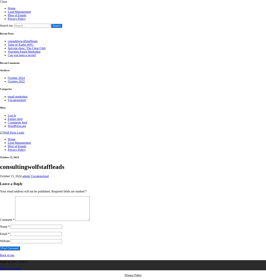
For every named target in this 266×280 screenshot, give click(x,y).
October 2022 (16, 81)
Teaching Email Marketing (24, 51)
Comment (7, 219)
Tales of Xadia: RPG (20, 44)
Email (5, 233)
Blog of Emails (17, 15)
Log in (12, 115)
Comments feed (17, 122)
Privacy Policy (17, 18)
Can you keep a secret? (22, 55)
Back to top (7, 255)
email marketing (17, 96)
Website (5, 241)
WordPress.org (17, 126)
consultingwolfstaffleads (23, 41)
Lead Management (19, 11)
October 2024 (16, 78)
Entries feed (15, 119)
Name (5, 226)
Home (11, 8)
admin (26, 176)
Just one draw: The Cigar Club (27, 48)
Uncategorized (17, 100)
